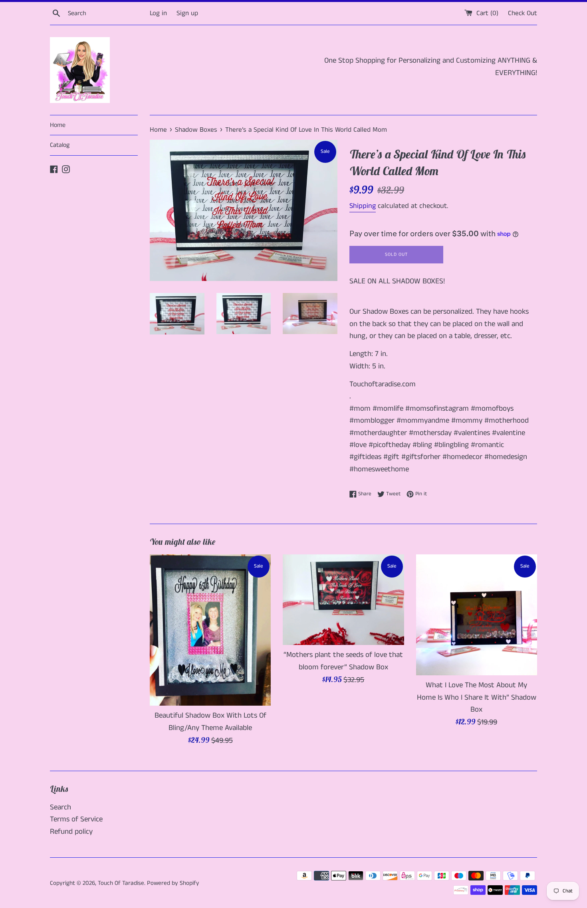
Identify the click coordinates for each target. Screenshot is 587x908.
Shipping (362, 206)
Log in (158, 13)
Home (57, 125)
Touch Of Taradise (121, 883)
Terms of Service (76, 819)
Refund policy (71, 831)
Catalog (59, 145)
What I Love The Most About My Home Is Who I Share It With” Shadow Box (476, 697)
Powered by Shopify (173, 883)
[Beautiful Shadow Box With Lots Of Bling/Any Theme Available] (210, 630)
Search (60, 807)
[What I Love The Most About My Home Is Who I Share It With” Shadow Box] (476, 614)
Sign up (187, 13)
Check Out (522, 13)
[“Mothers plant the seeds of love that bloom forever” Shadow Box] (343, 599)
